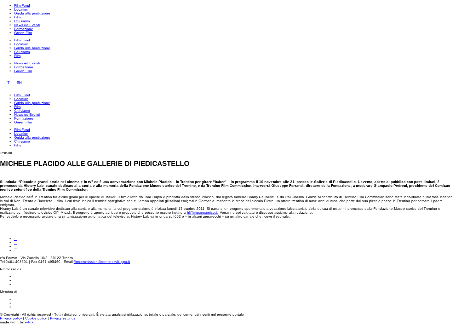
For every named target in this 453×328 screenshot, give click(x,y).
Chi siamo (22, 21)
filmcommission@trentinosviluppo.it (102, 262)
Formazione (23, 29)
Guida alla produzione (32, 13)
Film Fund (22, 5)
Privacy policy (11, 318)
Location (21, 9)
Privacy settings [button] (62, 318)
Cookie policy (36, 318)
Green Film (23, 33)
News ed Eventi (27, 25)
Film (17, 17)
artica (29, 322)
